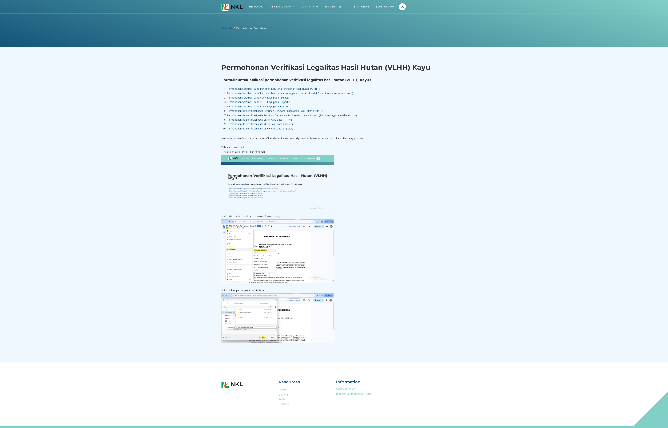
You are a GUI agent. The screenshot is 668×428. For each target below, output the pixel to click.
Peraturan (360, 6)
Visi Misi (284, 395)
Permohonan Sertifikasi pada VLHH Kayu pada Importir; (258, 106)
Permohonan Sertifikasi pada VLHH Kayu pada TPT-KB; (258, 97)
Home (283, 390)
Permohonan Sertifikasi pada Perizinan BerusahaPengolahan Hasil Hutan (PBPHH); (273, 88)
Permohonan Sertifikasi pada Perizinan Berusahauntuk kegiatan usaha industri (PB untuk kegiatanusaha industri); (290, 93)
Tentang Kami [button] (280, 6)
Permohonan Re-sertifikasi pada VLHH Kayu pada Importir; (260, 128)
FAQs (282, 399)
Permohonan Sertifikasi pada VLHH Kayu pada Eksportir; (258, 102)
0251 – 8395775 (346, 389)
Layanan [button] (308, 6)
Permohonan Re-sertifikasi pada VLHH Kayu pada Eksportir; (260, 124)
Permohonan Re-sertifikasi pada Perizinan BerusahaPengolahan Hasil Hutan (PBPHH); (275, 110)
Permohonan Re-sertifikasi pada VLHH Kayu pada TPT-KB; (260, 119)
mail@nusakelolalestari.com (354, 394)
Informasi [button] (333, 6)
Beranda (256, 6)
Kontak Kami (386, 6)
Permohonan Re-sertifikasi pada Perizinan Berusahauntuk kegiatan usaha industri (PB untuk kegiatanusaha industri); (292, 115)
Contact (284, 404)
